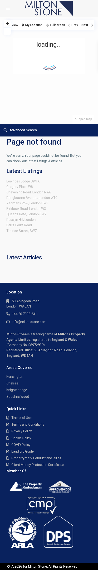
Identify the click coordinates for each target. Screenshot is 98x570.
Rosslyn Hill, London (21, 220)
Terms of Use (21, 418)
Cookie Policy (21, 438)
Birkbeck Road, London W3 (26, 209)
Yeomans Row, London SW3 (27, 203)
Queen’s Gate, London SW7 (26, 214)
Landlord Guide (22, 451)
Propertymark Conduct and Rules (36, 458)
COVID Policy (20, 445)
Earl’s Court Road (19, 225)
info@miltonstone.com (29, 322)
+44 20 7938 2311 (25, 314)
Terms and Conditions (27, 424)
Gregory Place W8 (19, 187)
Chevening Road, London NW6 (28, 192)
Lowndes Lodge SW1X (23, 181)
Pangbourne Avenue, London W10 (31, 198)
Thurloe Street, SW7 (21, 231)
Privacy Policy (21, 431)
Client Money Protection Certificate (37, 465)
